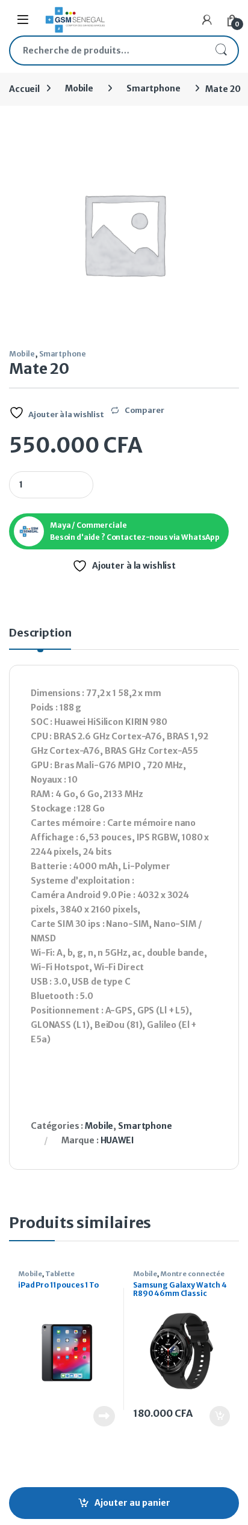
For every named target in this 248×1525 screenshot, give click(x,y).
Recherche (221, 50)
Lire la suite (104, 1416)
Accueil (24, 88)
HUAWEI (117, 1140)
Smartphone (153, 88)
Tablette (60, 1274)
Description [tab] (40, 634)
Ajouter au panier (132, 1502)
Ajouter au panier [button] (213, 1416)
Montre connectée (192, 1274)
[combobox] (107, 50)
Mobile (79, 88)
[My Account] (207, 20)
